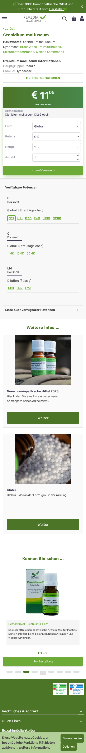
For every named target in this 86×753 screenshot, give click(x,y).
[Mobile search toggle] (65, 19)
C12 (11, 218)
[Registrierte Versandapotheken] (60, 689)
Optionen (69, 746)
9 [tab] (76, 672)
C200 (57, 218)
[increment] (78, 155)
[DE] (35, 18)
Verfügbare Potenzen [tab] (21, 187)
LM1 (11, 288)
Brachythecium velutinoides (40, 47)
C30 (28, 218)
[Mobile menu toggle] (4, 19)
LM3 (28, 288)
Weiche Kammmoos (50, 52)
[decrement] (78, 159)
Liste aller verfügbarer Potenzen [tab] (30, 310)
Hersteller (56, 9)
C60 (37, 218)
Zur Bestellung (43, 661)
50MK (31, 253)
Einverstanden (72, 738)
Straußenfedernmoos (18, 52)
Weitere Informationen (35, 747)
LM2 (19, 288)
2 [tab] (18, 672)
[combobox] (56, 136)
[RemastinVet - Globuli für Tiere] (43, 592)
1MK (11, 253)
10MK (20, 253)
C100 (46, 218)
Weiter (43, 418)
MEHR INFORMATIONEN (43, 78)
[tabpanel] (43, 615)
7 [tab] (60, 672)
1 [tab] (9, 672)
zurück (9, 28)
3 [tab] (26, 672)
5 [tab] (43, 672)
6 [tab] (51, 672)
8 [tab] (68, 672)
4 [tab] (35, 672)
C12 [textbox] (36, 137)
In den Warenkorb (43, 170)
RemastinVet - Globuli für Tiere (28, 624)
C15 (20, 218)
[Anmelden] (82, 18)
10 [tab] (43, 674)
